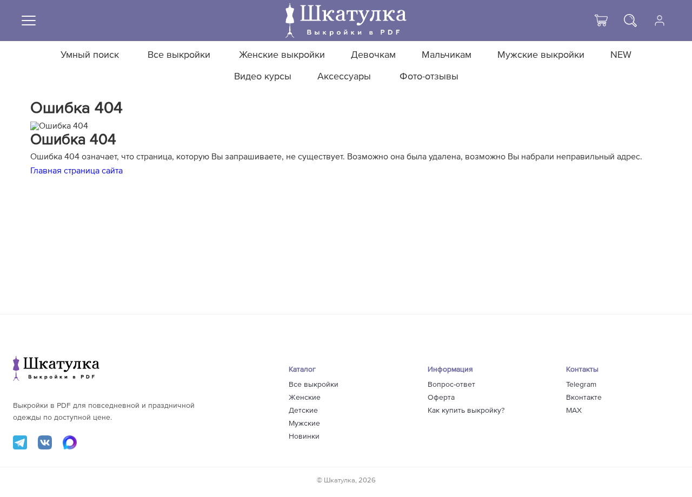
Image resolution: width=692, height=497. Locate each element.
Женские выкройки (282, 55)
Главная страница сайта (76, 170)
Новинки (304, 436)
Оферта (441, 397)
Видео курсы (262, 77)
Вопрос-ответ (451, 384)
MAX (574, 410)
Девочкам (373, 55)
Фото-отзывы (429, 77)
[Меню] (29, 20)
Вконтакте (584, 397)
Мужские (304, 423)
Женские (305, 397)
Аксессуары (344, 77)
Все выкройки (179, 55)
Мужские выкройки (540, 55)
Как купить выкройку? (466, 410)
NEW (620, 55)
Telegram (581, 384)
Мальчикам (446, 55)
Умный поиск (90, 55)
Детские (303, 410)
